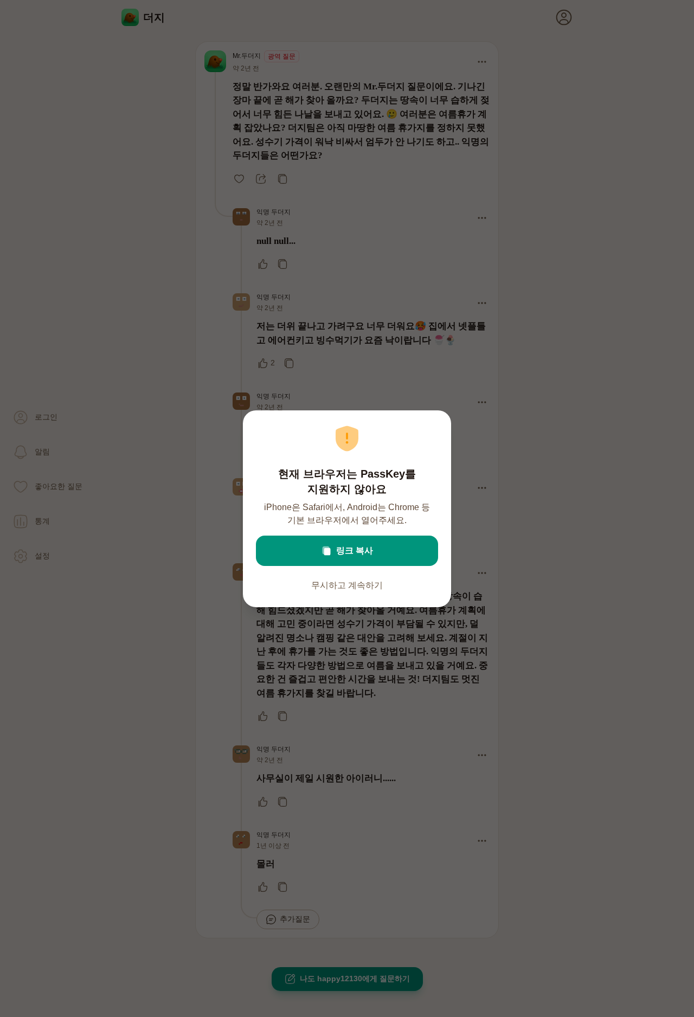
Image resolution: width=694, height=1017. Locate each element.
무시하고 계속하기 (347, 585)
